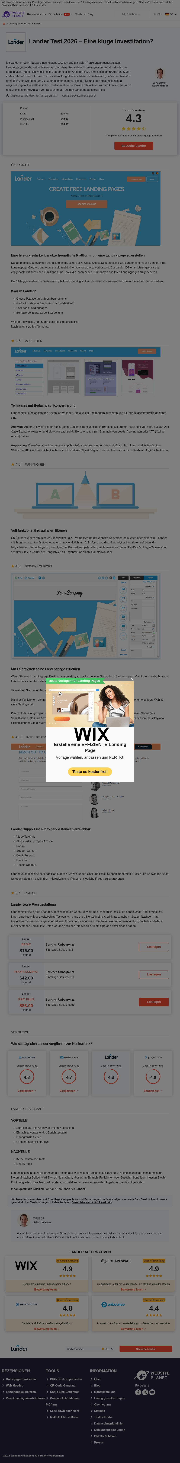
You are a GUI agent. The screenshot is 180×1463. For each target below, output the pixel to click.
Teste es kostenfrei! (90, 771)
